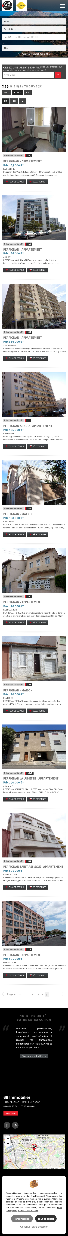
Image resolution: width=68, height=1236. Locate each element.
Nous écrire (11, 1113)
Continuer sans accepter (34, 1226)
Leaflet (36, 1168)
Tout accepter (46, 1219)
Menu (63, 6)
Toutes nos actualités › (34, 1056)
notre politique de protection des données (34, 1209)
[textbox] (39, 37)
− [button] (8, 1144)
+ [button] (8, 1139)
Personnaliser (22, 1219)
